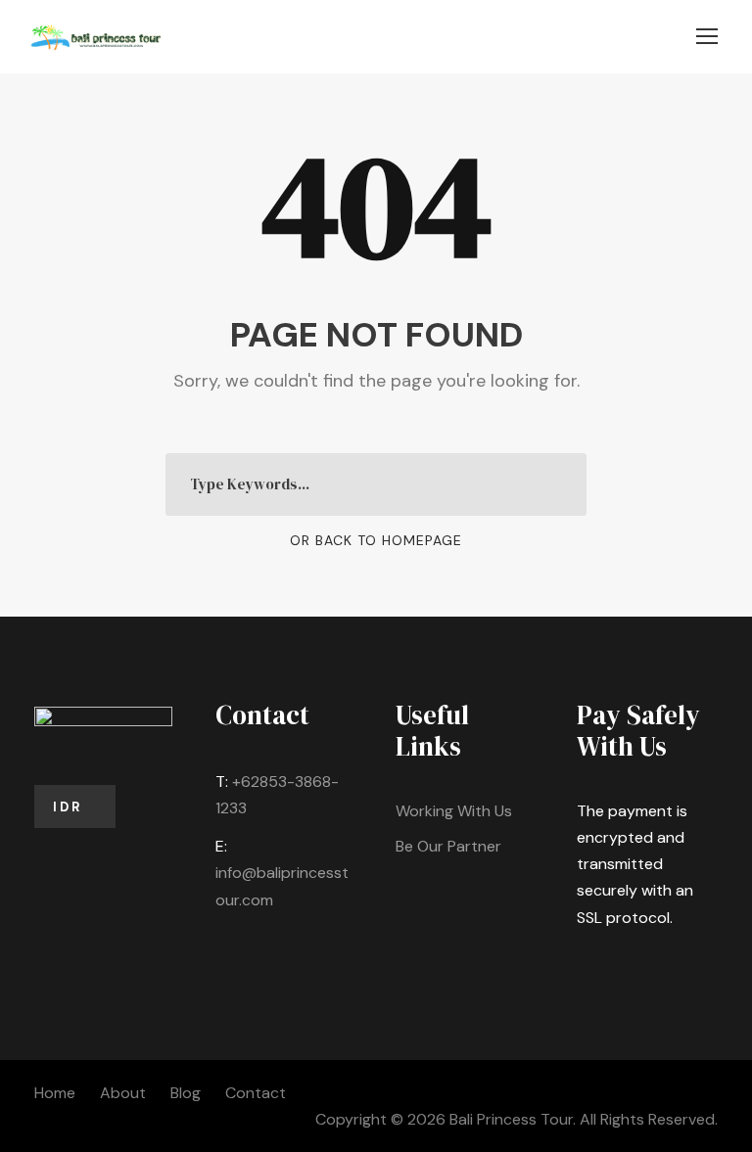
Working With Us (454, 811)
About (123, 1093)
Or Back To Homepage (376, 540)
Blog (185, 1093)
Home (54, 1093)
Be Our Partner (448, 846)
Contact (255, 1093)
